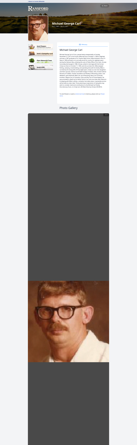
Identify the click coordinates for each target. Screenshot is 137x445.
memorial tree (80, 94)
